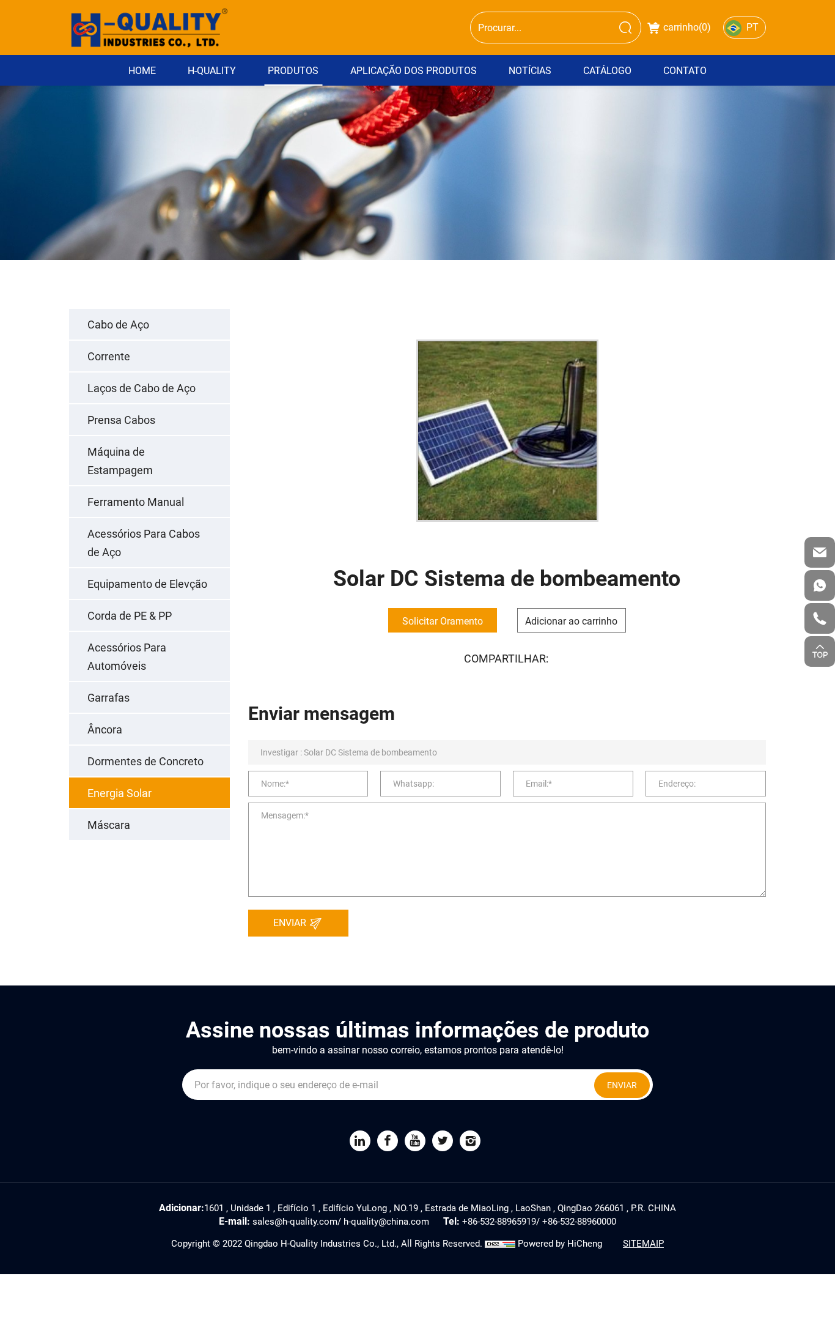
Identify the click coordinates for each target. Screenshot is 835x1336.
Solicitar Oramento (442, 620)
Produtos (293, 70)
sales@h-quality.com (294, 1221)
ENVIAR (291, 922)
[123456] (819, 585)
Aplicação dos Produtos (413, 70)
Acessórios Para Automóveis (126, 656)
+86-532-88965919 (499, 1221)
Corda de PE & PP (129, 615)
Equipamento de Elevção (147, 583)
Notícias (530, 70)
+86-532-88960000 (579, 1221)
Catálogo (607, 70)
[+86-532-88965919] (819, 618)
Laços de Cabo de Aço (141, 387)
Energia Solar (119, 792)
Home (142, 70)
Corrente (108, 356)
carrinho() (687, 26)
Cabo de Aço (118, 324)
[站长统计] (500, 1243)
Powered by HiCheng (560, 1243)
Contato (685, 70)
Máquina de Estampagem (120, 460)
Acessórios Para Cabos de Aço (143, 542)
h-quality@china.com (386, 1221)
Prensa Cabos (121, 419)
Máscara (108, 824)
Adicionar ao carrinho (571, 620)
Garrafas (108, 697)
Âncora (104, 729)
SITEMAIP (643, 1243)
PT (752, 26)
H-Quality (212, 70)
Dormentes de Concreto (145, 761)
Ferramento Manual (135, 501)
